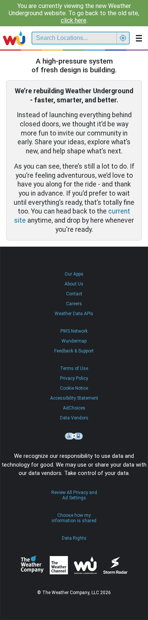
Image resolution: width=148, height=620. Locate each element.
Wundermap (74, 341)
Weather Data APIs (74, 313)
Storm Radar (115, 565)
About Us (74, 284)
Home (14, 38)
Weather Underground (85, 565)
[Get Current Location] (123, 38)
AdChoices (74, 408)
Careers (74, 303)
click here (74, 20)
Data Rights (74, 538)
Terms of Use (74, 368)
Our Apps (74, 274)
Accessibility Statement (74, 398)
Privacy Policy (74, 378)
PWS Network (74, 331)
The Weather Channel (59, 565)
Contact (74, 293)
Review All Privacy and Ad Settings (74, 495)
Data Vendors (74, 418)
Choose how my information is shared (74, 518)
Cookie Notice (74, 388)
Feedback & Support (74, 351)
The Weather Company (32, 565)
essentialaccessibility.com (74, 436)
